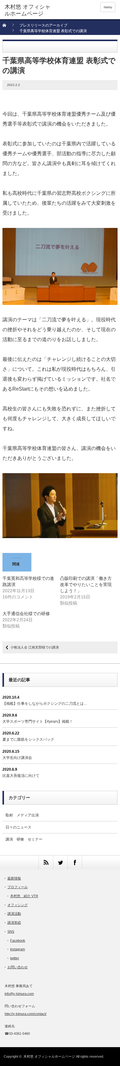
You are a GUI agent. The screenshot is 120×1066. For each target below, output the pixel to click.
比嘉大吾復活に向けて (20, 775)
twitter (14, 958)
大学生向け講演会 (17, 758)
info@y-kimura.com (19, 993)
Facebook (17, 940)
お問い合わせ (17, 967)
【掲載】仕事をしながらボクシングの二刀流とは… (44, 703)
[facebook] (74, 862)
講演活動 (14, 913)
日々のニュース (18, 827)
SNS (10, 931)
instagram (17, 949)
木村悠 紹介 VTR (24, 896)
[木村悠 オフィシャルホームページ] (29, 10)
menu (108, 7)
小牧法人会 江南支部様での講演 (34, 647)
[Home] (7, 27)
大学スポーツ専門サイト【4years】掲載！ (37, 721)
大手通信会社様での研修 (26, 613)
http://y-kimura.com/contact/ (25, 1014)
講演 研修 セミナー (24, 839)
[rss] (45, 862)
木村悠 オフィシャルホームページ (49, 1056)
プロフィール (17, 887)
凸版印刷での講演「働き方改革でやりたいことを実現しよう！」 (86, 584)
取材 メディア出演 (22, 815)
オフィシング (17, 905)
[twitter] (60, 862)
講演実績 (14, 922)
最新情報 (14, 878)
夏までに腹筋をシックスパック (28, 739)
